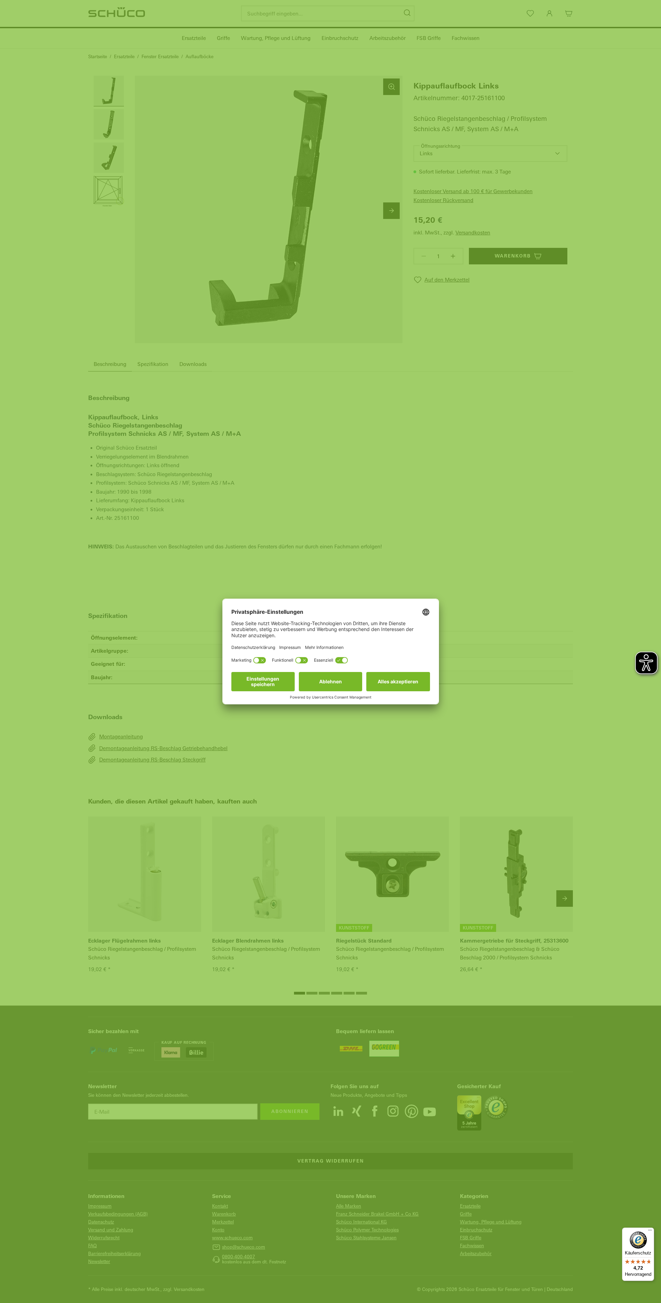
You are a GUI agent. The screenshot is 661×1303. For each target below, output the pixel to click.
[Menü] (650, 1232)
